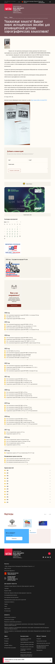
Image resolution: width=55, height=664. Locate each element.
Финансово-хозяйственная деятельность (12, 621)
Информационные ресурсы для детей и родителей (15, 599)
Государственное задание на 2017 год (13, 433)
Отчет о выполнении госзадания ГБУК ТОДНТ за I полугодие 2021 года (19, 382)
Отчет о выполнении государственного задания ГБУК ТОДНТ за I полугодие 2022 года (21, 370)
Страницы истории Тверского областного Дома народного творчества (19, 586)
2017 (7, 494)
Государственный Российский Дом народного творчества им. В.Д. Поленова (13, 578)
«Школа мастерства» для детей (43, 643)
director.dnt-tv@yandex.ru (9, 570)
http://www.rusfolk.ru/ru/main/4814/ (39, 100)
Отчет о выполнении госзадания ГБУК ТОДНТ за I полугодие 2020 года (19, 395)
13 (12, 231)
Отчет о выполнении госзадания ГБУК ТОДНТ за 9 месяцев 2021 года (19, 380)
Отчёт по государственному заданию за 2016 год (15, 443)
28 (14, 236)
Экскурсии (39, 638)
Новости (10, 17)
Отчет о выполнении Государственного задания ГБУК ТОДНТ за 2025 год (19, 324)
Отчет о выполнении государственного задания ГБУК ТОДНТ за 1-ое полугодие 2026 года (22, 315)
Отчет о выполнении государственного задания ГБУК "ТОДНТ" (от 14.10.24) (20, 341)
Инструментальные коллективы (27, 646)
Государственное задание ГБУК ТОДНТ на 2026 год (15, 318)
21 (14, 233)
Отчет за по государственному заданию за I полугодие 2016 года (18, 441)
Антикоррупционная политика (10, 595)
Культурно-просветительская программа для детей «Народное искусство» (43, 647)
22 (17, 233)
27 (12, 236)
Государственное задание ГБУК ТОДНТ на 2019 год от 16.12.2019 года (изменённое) (21, 410)
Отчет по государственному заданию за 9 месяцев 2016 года (17, 439)
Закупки (6, 604)
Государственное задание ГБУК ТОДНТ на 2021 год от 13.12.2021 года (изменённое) (21, 384)
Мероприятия (39, 650)
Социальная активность (9, 601)
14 (14, 231)
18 (7, 233)
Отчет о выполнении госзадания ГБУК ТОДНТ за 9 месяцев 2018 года (19, 420)
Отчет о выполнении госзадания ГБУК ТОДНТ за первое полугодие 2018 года (20, 422)
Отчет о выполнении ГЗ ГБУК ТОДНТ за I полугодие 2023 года (17, 357)
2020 (7, 486)
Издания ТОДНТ (7, 590)
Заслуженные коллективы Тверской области (25, 639)
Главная (5, 17)
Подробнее (7, 661)
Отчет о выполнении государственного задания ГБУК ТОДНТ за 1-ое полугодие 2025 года (22, 329)
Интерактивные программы (10, 647)
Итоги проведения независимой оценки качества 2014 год (17, 462)
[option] (12, 523)
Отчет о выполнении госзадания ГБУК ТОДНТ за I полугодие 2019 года (19, 408)
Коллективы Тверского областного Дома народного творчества (17, 592)
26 (9, 236)
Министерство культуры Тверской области (13, 573)
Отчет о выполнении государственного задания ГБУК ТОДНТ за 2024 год (19, 337)
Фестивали (6, 638)
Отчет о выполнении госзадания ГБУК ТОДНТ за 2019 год (16, 405)
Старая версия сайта (27, 214)
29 (17, 236)
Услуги (5, 606)
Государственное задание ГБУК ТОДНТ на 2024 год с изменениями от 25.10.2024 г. (21, 339)
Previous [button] (45, 514)
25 (7, 236)
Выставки (6, 643)
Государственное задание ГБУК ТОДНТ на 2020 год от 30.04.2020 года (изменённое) (21, 397)
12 (9, 231)
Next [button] (49, 514)
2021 (7, 483)
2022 (7, 481)
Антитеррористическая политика (11, 597)
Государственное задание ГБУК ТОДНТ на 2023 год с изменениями (18, 354)
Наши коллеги (7, 608)
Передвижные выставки (42, 641)
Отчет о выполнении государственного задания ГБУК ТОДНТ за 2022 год (19, 365)
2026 (7, 470)
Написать (14, 538)
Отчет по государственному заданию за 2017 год (15, 432)
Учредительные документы (10, 617)
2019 (7, 488)
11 (7, 231)
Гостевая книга (7, 610)
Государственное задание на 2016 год (13, 444)
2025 (7, 473)
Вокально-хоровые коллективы (27, 644)
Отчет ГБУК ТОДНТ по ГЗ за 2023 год (13, 350)
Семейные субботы (8, 645)
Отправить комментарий (14, 170)
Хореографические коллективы (27, 642)
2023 (7, 478)
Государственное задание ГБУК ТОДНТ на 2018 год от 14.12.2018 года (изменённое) (21, 424)
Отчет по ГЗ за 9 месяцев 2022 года (12, 369)
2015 (7, 499)
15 (17, 231)
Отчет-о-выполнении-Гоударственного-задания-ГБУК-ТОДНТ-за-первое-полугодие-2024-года (23, 342)
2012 (7, 502)
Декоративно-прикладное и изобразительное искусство (26, 655)
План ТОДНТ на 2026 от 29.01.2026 (12, 316)
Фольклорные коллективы (25, 652)
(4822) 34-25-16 (7, 568)
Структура (6, 588)
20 (12, 233)
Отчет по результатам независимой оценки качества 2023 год (17, 460)
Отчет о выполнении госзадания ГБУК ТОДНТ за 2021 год (16, 378)
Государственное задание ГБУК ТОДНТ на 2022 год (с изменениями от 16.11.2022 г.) (21, 367)
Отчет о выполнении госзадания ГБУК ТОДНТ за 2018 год (16, 418)
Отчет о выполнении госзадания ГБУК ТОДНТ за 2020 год (16, 392)
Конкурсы (6, 641)
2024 (7, 475)
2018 (7, 491)
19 (9, 233)
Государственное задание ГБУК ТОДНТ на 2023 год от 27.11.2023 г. (18, 355)
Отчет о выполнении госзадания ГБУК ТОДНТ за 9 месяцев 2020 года (19, 393)
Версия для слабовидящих (41, 2)
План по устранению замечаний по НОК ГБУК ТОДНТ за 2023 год (18, 458)
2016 (7, 496)
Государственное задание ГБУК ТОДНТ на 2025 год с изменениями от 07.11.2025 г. (21, 326)
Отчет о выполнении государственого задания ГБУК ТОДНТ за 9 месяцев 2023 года (21, 352)
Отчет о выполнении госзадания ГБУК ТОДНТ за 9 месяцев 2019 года (19, 407)
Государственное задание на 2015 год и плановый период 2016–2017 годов (20, 452)
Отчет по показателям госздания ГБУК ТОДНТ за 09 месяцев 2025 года (19, 327)
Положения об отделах (9, 619)
